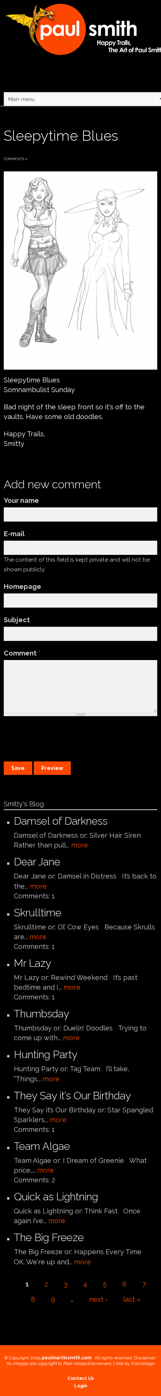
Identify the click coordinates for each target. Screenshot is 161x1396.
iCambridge (143, 1363)
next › (98, 1299)
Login (80, 1386)
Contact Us (80, 1378)
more (79, 845)
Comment (22, 653)
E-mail (14, 534)
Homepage (22, 586)
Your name (21, 500)
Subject (17, 620)
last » (131, 1299)
